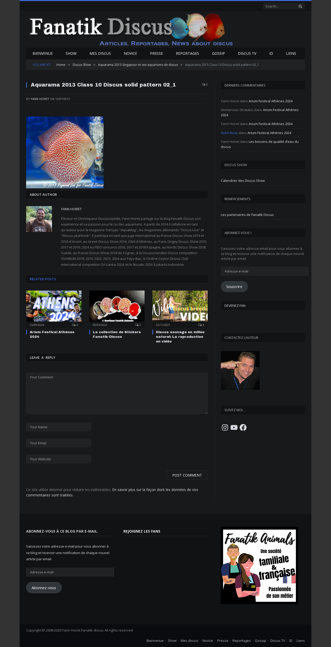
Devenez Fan (234, 305)
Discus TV (247, 53)
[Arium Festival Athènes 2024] (53, 309)
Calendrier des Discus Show (243, 180)
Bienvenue (43, 53)
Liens (291, 53)
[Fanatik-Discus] (131, 29)
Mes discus (100, 53)
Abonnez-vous (44, 587)
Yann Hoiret (40, 99)
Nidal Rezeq (229, 132)
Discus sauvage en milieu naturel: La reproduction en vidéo (180, 336)
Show (71, 53)
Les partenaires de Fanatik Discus (247, 214)
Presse (156, 53)
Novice (130, 53)
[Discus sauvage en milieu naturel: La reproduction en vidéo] (180, 309)
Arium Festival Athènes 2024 (270, 101)
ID (271, 53)
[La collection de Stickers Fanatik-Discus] (117, 309)
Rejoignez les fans (141, 531)
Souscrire (234, 286)
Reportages (187, 53)
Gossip (218, 53)
